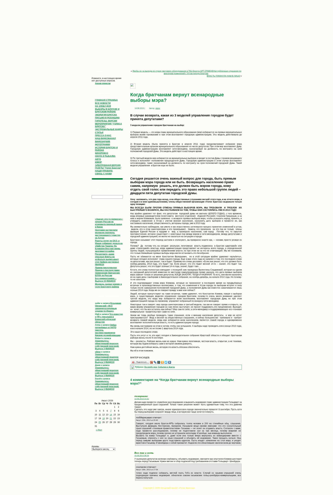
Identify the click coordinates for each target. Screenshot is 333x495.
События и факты (166, 367)
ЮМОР (98, 162)
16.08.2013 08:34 (141, 455)
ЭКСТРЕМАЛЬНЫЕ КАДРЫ (109, 129)
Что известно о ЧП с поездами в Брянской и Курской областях (109, 318)
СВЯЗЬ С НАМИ (103, 174)
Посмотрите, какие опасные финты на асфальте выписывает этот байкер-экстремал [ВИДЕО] (107, 259)
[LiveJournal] (155, 362)
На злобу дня (150, 367)
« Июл (99, 430)
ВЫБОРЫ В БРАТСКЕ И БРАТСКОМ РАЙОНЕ (107, 110)
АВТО (98, 159)
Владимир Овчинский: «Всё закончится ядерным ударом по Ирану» (108, 307)
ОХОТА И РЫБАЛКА (105, 156)
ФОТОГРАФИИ (102, 144)
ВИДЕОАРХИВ (102, 141)
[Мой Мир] (159, 362)
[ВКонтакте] (170, 362)
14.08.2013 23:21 (141, 399)
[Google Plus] (151, 362)
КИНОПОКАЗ (101, 153)
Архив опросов (102, 83)
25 (100, 422)
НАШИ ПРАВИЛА (104, 171)
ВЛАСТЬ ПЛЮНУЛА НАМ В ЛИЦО (223, 76)
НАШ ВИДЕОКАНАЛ (105, 138)
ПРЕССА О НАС (103, 135)
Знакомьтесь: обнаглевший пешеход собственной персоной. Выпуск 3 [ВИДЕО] (107, 345)
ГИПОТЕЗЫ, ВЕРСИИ (106, 121)
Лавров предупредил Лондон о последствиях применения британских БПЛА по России (107, 271)
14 (111, 414)
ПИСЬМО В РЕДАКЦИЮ (107, 118)
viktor (98, 352)
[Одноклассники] (162, 362)
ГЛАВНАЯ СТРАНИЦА (106, 100)
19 (103, 418)
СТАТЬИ (99, 132)
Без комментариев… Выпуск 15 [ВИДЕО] (105, 279)
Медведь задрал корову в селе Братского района (108, 285)
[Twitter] (166, 362)
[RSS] (90, 489)
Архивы (95, 446)
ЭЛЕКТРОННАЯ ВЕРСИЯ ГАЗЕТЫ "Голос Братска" (108, 166)
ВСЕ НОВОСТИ (103, 103)
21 (111, 418)
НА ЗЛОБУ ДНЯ (103, 106)
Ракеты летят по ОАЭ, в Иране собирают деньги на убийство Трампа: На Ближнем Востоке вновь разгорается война (109, 246)
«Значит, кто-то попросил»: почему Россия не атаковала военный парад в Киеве (109, 223)
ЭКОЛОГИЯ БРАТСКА (106, 115)
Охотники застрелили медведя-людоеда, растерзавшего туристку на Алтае (107, 234)
